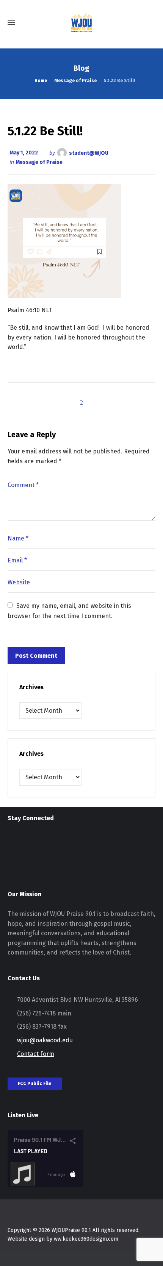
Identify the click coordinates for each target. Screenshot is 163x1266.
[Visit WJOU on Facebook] (26, 843)
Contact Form (35, 1053)
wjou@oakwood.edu (45, 1040)
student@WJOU (88, 152)
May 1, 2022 (23, 152)
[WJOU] (81, 23)
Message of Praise (39, 162)
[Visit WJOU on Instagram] (12, 843)
